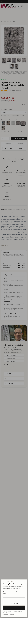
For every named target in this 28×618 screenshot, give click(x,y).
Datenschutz (5, 614)
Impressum (11, 614)
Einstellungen (14, 603)
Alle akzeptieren (14, 608)
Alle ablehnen (14, 599)
